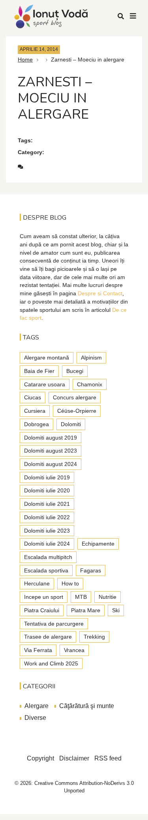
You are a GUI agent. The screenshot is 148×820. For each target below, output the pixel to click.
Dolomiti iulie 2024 (47, 543)
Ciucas (32, 397)
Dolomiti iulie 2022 (47, 517)
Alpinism (91, 357)
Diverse (35, 717)
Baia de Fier (39, 371)
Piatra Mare (85, 610)
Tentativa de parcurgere (54, 624)
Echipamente (98, 543)
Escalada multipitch (48, 557)
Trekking (94, 637)
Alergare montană (46, 357)
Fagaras (90, 570)
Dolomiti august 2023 (50, 450)
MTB (81, 597)
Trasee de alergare (48, 637)
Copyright (40, 758)
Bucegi (74, 371)
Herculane (37, 583)
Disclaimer (74, 758)
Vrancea (74, 650)
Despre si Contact (100, 293)
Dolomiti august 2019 (50, 437)
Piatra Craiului (41, 610)
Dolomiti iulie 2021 (47, 504)
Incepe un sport (43, 597)
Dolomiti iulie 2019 (47, 477)
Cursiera (34, 411)
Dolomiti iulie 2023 (47, 530)
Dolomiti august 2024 (50, 464)
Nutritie (107, 597)
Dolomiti (71, 424)
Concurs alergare (74, 397)
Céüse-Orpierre (76, 411)
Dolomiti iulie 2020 (47, 490)
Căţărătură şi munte (86, 706)
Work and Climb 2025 (51, 663)
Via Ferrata (38, 650)
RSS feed (108, 758)
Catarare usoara (44, 384)
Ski (116, 610)
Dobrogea (36, 424)
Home (25, 59)
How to (70, 583)
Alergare (36, 706)
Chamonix (89, 384)
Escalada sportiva (46, 570)
